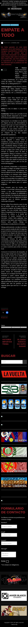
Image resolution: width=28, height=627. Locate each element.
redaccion (7, 42)
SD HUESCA (14, 25)
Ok (9, 9)
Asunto (3, 540)
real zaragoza (16, 327)
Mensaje (4, 549)
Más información (16, 9)
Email (2, 532)
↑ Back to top (14, 624)
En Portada (6, 25)
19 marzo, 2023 (15, 42)
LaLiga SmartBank (6, 327)
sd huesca (23, 327)
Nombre (4, 522)
